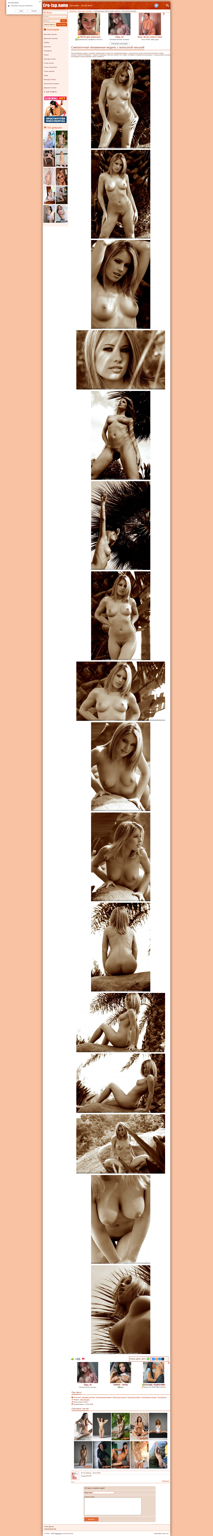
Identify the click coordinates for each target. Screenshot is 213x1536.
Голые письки (49, 63)
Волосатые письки (119, 1397)
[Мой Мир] (159, 1359)
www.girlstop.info (50, 1529)
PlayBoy (46, 42)
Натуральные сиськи (148, 1397)
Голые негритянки (50, 67)
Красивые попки (50, 59)
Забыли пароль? (49, 24)
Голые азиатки (49, 71)
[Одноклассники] (156, 1359)
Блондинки (48, 51)
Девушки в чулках (50, 88)
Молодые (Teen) (50, 79)
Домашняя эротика (51, 38)
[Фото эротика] (55, 5)
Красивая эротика (50, 34)
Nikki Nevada (84, 1400)
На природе (162, 1397)
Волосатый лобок (133, 1397)
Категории (74, 5)
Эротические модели (51, 83)
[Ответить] (165, 1481)
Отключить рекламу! (119, 44)
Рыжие (46, 55)
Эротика (58, 1533)
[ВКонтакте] (153, 1359)
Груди (46, 75)
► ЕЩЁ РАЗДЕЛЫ (50, 92)
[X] (162, 1359)
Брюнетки (47, 46)
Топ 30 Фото (86, 5)
